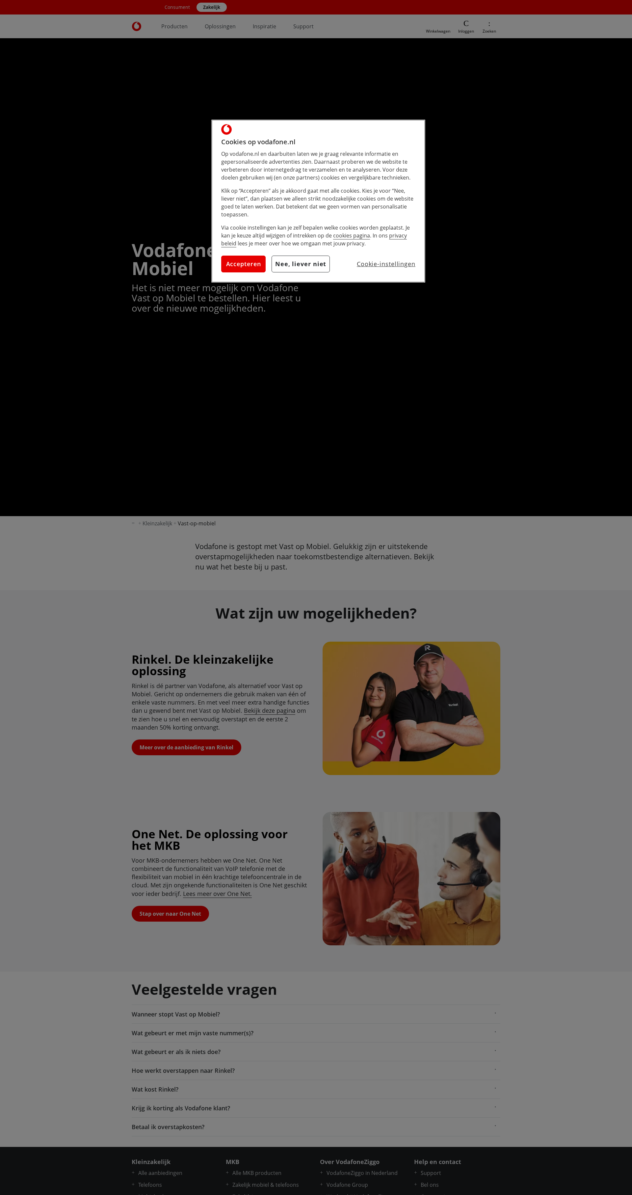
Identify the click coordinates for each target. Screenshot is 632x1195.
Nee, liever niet (300, 264)
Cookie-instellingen (386, 264)
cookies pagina (351, 235)
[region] (318, 201)
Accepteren (243, 264)
